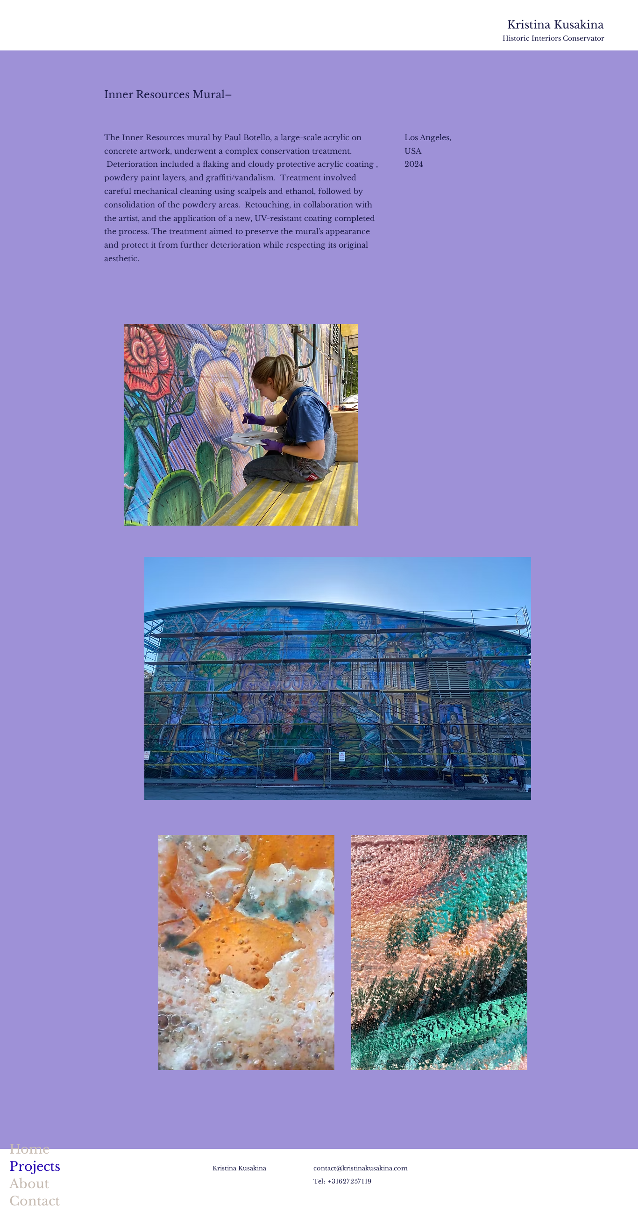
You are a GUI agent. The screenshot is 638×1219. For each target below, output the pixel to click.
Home (29, 1149)
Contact (34, 1201)
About (29, 1183)
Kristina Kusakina (555, 24)
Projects (34, 1166)
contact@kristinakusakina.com (360, 1168)
